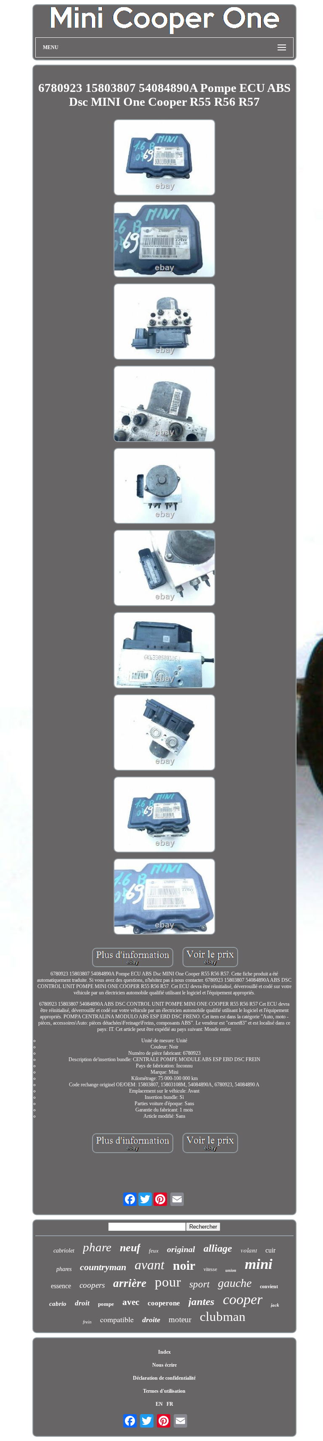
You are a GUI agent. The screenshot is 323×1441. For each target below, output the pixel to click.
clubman (223, 1316)
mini (259, 1264)
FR (170, 1404)
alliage (218, 1248)
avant (149, 1264)
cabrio (57, 1303)
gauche (235, 1282)
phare (97, 1247)
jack (275, 1305)
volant (249, 1250)
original (181, 1249)
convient (269, 1286)
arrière (129, 1283)
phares (63, 1269)
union (230, 1270)
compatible (117, 1319)
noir (184, 1265)
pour (168, 1281)
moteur (180, 1319)
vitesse (210, 1269)
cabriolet (63, 1250)
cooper (242, 1299)
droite (151, 1319)
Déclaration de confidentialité (164, 1378)
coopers (92, 1285)
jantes (201, 1301)
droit (82, 1303)
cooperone (164, 1303)
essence (61, 1285)
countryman (103, 1267)
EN (159, 1404)
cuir (270, 1250)
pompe (106, 1304)
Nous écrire (164, 1365)
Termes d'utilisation (164, 1391)
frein (87, 1321)
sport (199, 1284)
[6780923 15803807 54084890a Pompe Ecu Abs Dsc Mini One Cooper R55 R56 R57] (164, 158)
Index (164, 1352)
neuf (130, 1248)
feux (154, 1250)
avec (130, 1302)
